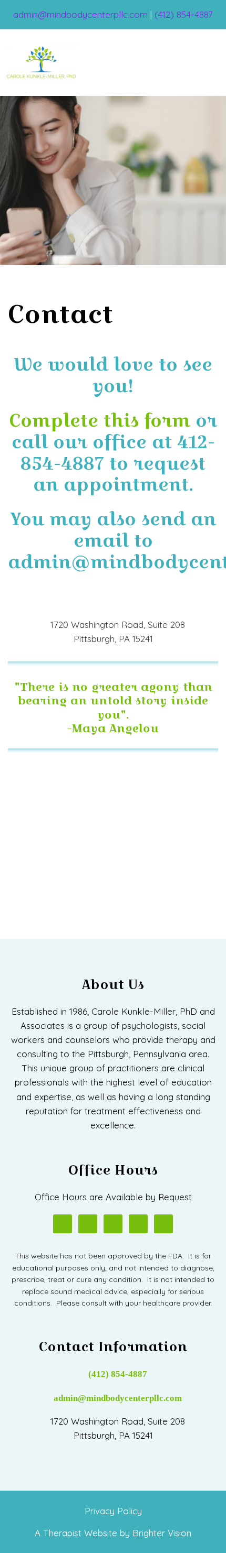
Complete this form (99, 420)
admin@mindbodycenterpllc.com (118, 1398)
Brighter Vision (161, 1532)
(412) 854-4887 (117, 1374)
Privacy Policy (113, 1510)
